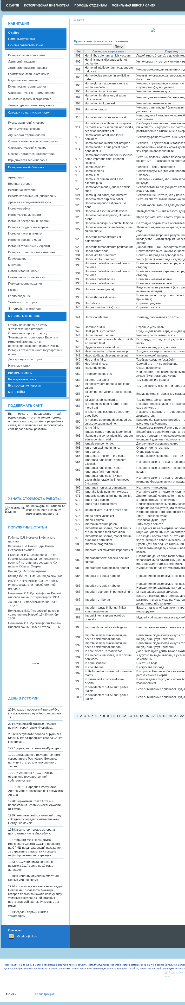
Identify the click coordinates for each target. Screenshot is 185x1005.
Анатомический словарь (24, 129)
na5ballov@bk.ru (26, 936)
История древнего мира (24, 240)
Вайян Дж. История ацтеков (27, 571)
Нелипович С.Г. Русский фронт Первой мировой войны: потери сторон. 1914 (34, 595)
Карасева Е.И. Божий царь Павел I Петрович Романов (31, 548)
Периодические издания (25, 283)
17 (153, 716)
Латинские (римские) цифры (27, 68)
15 (141, 716)
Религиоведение (19, 296)
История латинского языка (26, 55)
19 (164, 716)
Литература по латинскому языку (31, 105)
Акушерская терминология (26, 135)
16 (147, 716)
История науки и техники (25, 233)
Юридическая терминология (27, 160)
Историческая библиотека (26, 167)
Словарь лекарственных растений (31, 154)
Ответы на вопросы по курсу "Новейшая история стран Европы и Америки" (33, 336)
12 (124, 716)
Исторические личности (24, 214)
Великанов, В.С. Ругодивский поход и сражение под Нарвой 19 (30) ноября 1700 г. (33, 614)
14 (136, 716)
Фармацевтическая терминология (31, 93)
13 (130, 716)
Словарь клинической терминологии (33, 141)
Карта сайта (16, 392)
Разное (13, 290)
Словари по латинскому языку (29, 112)
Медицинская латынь (23, 80)
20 (170, 716)
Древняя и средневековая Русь (29, 202)
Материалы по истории (24, 316)
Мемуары (14, 265)
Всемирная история (22, 190)
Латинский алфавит (21, 61)
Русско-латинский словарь (26, 122)
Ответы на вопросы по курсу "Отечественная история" (27, 327)
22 (182, 716)
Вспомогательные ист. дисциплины (32, 196)
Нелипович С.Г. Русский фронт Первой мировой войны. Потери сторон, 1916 (34, 625)
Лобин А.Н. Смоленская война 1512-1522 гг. (33, 604)
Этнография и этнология (25, 308)
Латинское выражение (108, 51)
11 (118, 716)
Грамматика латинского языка (28, 74)
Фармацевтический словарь (27, 147)
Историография (19, 208)
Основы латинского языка (26, 45)
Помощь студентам (21, 39)
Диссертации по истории (25, 359)
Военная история (20, 183)
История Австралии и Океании (29, 221)
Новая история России (23, 271)
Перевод (171, 51)
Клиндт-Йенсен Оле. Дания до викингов (35, 576)
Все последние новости (24, 385)
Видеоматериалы (20, 373)
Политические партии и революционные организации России (33, 344)
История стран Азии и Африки (29, 246)
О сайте (13, 32)
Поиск (119, 46)
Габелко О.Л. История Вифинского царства (31, 539)
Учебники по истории (22, 302)
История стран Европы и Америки (31, 252)
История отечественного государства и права (35, 352)
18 (159, 716)
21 (176, 716)
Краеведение (17, 258)
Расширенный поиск (22, 379)
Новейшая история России (26, 277)
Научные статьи (19, 365)
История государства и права (28, 227)
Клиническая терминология (27, 86)
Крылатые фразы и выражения (101, 41)
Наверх (77, 722)
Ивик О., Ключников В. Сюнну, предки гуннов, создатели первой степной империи (33, 584)
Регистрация (45, 994)
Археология (16, 177)
